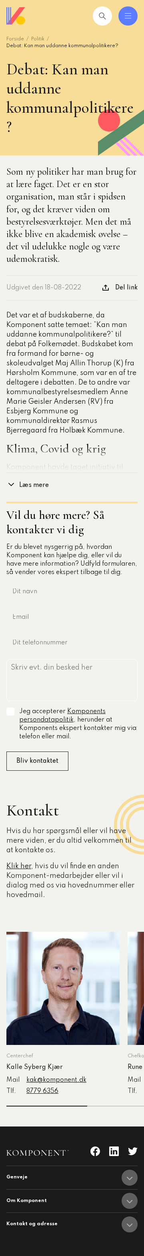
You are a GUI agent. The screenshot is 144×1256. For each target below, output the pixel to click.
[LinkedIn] (114, 1151)
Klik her (18, 866)
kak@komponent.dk (56, 1080)
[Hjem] (16, 16)
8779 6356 (42, 1091)
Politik (37, 39)
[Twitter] (133, 1151)
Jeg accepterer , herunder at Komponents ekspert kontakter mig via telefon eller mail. (77, 724)
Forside (15, 39)
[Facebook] (95, 1151)
